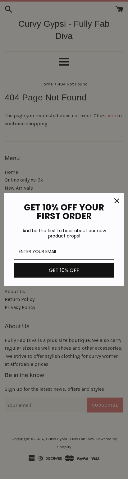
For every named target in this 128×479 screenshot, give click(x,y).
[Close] (116, 200)
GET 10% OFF (64, 270)
